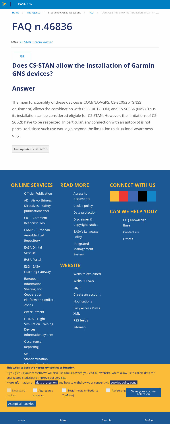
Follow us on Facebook (133, 196)
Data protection (85, 212)
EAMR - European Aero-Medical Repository (37, 235)
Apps (165, 4)
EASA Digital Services (33, 250)
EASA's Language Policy (86, 234)
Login (77, 287)
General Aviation (43, 42)
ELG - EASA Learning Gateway (37, 269)
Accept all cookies (21, 403)
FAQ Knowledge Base (134, 222)
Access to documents (81, 196)
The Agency (33, 12)
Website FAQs (83, 281)
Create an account (86, 294)
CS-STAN (25, 42)
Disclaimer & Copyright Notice (85, 222)
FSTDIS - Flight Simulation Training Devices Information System (38, 327)
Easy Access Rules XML (86, 311)
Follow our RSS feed (114, 196)
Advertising (119, 390)
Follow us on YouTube (123, 196)
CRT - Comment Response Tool (35, 220)
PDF (21, 56)
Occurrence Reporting (32, 344)
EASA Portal (32, 259)
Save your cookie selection (143, 392)
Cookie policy (83, 205)
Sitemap (79, 327)
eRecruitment (34, 312)
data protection (46, 382)
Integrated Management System (83, 248)
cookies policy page (123, 382)
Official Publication (38, 193)
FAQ (91, 12)
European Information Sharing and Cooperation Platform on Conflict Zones (38, 291)
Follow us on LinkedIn (151, 196)
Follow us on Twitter (142, 196)
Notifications (82, 301)
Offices (128, 239)
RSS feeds (80, 320)
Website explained (87, 274)
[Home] (21, 418)
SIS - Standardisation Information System (38, 359)
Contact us (131, 232)
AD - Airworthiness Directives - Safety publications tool (38, 205)
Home (15, 12)
